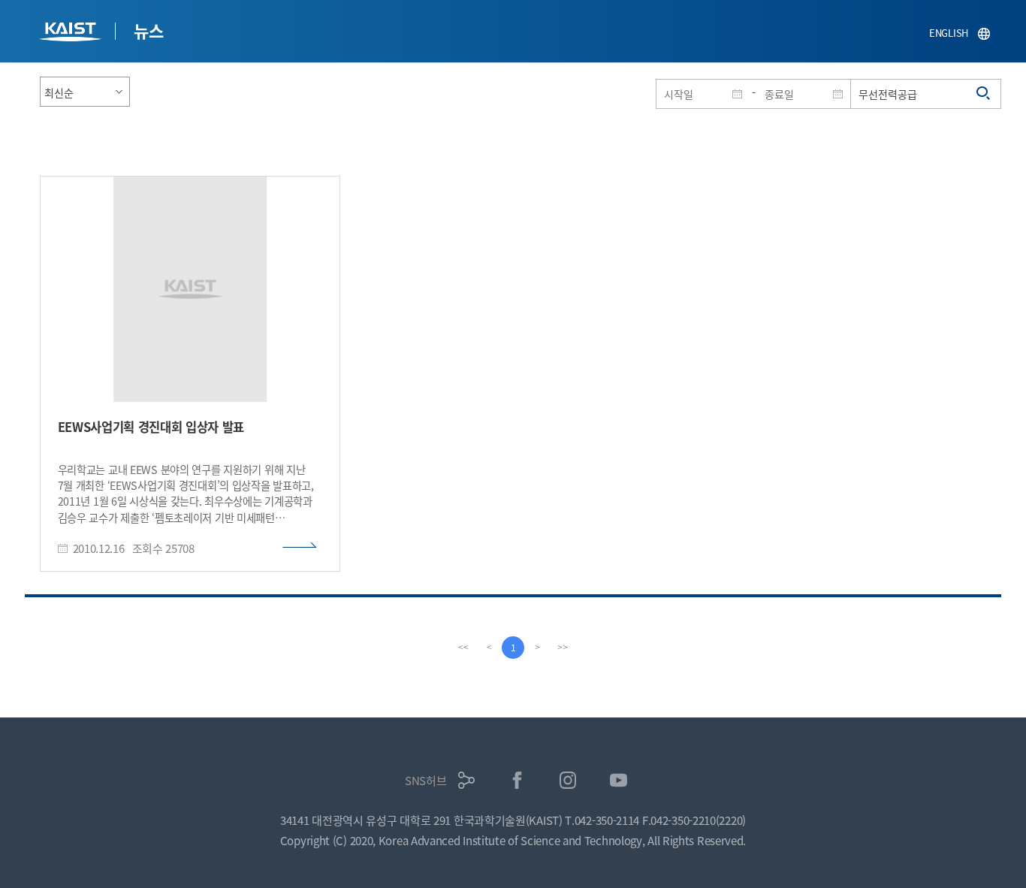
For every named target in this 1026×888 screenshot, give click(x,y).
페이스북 (517, 780)
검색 (983, 93)
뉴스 (148, 30)
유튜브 (618, 780)
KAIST (72, 33)
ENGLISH (948, 33)
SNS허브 (426, 780)
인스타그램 (568, 780)
